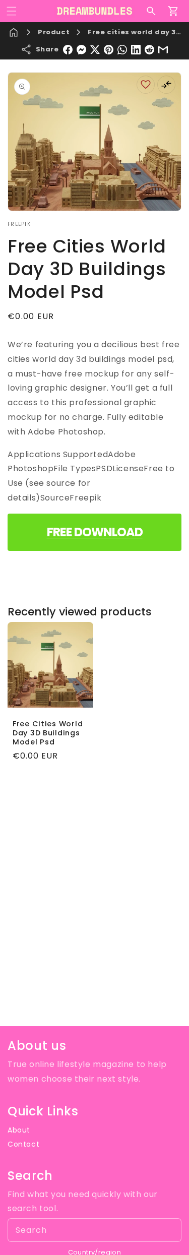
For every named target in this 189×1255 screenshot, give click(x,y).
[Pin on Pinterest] (108, 49)
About (19, 1130)
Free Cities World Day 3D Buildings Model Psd (48, 732)
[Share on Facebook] (68, 49)
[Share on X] (95, 49)
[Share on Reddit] (149, 49)
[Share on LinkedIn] (136, 49)
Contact (23, 1144)
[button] (12, 11)
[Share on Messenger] (81, 49)
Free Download (95, 532)
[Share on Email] (163, 49)
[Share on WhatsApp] (122, 49)
